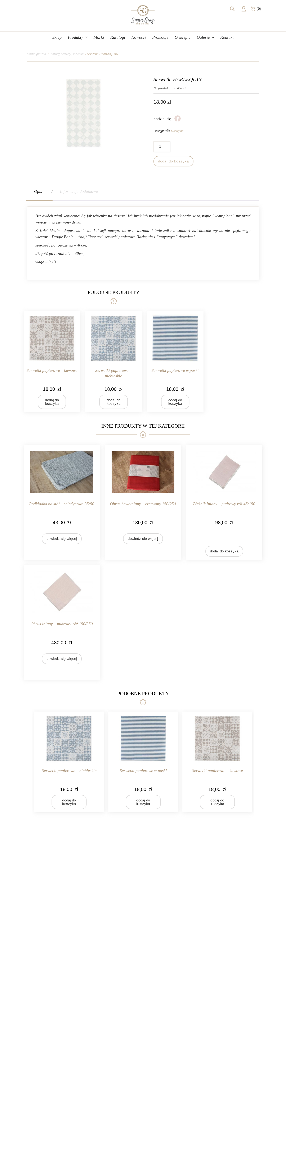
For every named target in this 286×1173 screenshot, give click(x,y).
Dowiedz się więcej (61, 539)
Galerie (203, 37)
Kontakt (227, 37)
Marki (99, 37)
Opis (38, 191)
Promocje (160, 37)
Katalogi (117, 37)
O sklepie (183, 37)
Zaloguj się (243, 8)
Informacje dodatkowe (79, 191)
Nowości (138, 37)
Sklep (57, 37)
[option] (69, 762)
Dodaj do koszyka (173, 161)
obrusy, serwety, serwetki (67, 54)
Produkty (75, 37)
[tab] (39, 191)
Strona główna (36, 54)
